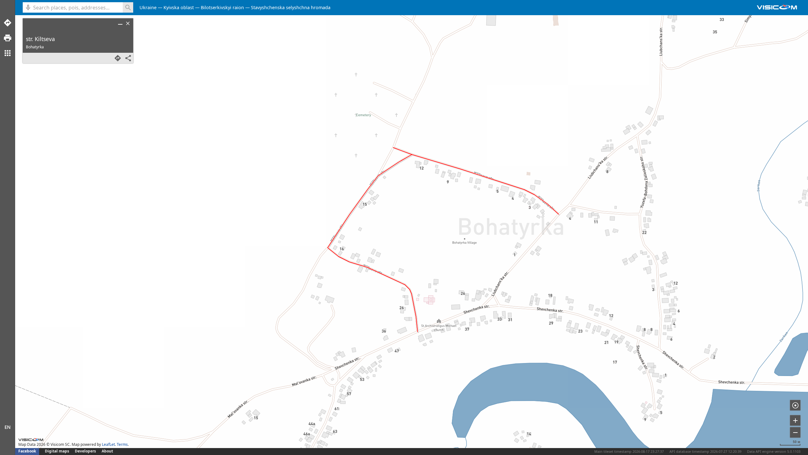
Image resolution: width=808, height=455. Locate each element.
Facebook (27, 451)
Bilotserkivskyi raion (222, 7)
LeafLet (108, 444)
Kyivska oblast (178, 7)
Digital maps (57, 451)
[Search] (128, 7)
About (107, 451)
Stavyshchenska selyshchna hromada (290, 7)
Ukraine (148, 7)
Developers (85, 451)
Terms (122, 444)
